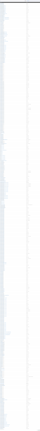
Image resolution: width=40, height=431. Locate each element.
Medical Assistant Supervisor (2, 266)
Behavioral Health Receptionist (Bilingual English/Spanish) (4, 17)
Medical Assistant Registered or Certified (3, 262)
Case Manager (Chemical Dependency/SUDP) (3, 33)
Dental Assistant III (1, 126)
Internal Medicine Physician (2, 203)
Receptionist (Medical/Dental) (2, 398)
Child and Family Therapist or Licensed (3, 46)
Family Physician (1, 151)
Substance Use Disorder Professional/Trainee (3, 423)
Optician (1, 367)
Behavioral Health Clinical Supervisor (3, 8)
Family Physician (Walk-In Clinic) (2, 155)
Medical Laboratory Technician (2, 270)
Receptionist (1, 386)
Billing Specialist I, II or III (2, 21)
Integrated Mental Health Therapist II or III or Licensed (4, 182)
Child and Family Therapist (2, 42)
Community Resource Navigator (2, 58)
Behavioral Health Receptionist (2, 16)
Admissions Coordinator (2, 4)
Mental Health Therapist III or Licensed (3, 325)
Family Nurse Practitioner (2, 147)
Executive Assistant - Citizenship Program (3, 143)
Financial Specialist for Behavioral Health (3, 160)
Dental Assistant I (1, 63)
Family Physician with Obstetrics (2, 156)
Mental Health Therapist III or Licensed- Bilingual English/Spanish (5, 334)
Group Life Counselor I (2, 164)
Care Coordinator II (1, 29)
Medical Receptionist (1, 271)
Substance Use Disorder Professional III (3, 419)
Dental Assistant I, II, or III (2, 88)
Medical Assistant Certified (2, 211)
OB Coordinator (1, 363)
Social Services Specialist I (2, 406)
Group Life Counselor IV (2, 172)
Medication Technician (2, 292)
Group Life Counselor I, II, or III (2, 168)
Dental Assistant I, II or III (2, 84)
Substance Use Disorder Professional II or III (3, 415)
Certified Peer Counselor (2, 38)
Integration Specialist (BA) (2, 199)
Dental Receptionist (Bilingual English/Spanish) (3, 139)
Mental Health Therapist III (2, 317)
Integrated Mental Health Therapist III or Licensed (4, 195)
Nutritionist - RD (1, 359)
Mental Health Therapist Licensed (2, 338)
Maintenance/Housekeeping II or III (3, 207)
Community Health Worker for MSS (3, 54)
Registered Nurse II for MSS (2, 402)
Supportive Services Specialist (2, 427)
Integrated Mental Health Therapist (3, 180)
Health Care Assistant (1, 176)
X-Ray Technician (1, 428)
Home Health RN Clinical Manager (2, 177)
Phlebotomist (1, 371)
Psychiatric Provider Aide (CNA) (2, 385)
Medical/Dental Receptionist (2, 291)
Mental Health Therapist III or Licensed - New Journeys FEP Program (5, 333)
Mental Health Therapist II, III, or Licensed (3, 300)
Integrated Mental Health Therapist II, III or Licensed (4, 190)
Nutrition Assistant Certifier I (2, 354)
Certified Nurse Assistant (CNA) (2, 37)
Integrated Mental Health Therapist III (3, 194)
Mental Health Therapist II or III (2, 296)
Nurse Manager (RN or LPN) (2, 342)
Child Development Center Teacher (3, 50)
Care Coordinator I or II (2, 25)
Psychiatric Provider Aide (2, 380)
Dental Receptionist (1, 134)
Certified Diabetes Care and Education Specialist (3, 34)
